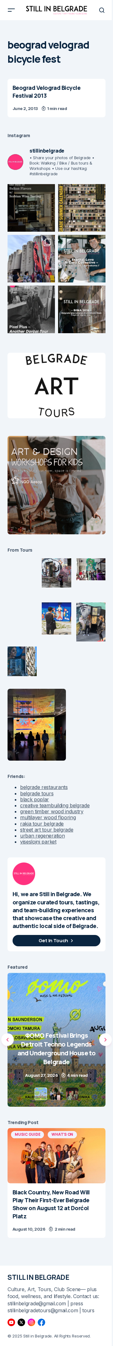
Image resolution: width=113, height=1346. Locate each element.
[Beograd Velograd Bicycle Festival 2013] (56, 98)
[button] (11, 10)
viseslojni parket (38, 841)
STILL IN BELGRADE (38, 1277)
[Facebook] (41, 1322)
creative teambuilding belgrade (54, 805)
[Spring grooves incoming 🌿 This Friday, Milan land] (81, 258)
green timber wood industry (51, 811)
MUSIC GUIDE (27, 1134)
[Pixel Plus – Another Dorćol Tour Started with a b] (31, 309)
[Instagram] (31, 1322)
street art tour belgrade (46, 830)
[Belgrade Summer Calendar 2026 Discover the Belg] (81, 208)
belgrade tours (37, 793)
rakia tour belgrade (42, 824)
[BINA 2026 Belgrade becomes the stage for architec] (81, 309)
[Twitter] (21, 1322)
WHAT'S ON (62, 1134)
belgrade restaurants (44, 787)
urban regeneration (42, 836)
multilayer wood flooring (48, 817)
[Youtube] (11, 1322)
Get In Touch (53, 940)
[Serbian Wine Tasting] (56, 1040)
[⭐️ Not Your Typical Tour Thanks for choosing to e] (31, 258)
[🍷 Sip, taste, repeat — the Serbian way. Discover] (31, 208)
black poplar (34, 799)
